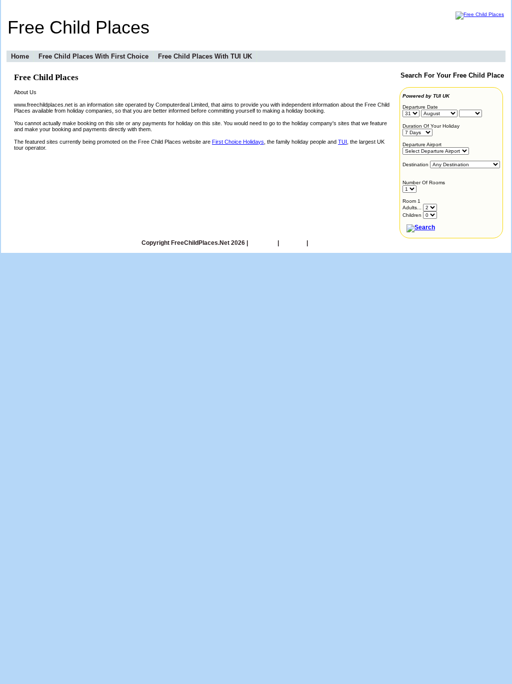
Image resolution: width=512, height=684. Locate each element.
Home (20, 56)
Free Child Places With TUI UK (205, 56)
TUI (342, 142)
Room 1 (411, 201)
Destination (415, 164)
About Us (263, 242)
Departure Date (420, 107)
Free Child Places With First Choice (93, 56)
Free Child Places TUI (340, 242)
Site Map (292, 242)
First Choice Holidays (238, 142)
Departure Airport (422, 144)
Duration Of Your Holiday (431, 126)
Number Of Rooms (423, 182)
